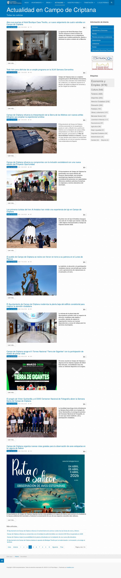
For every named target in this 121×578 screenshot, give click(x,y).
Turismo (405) (97, 93)
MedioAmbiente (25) (97, 137)
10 (49, 547)
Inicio (27, 2)
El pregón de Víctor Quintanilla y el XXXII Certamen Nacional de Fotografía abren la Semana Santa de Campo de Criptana (46, 399)
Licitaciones (95, 43)
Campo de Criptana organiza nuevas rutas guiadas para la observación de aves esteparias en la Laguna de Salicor (46, 447)
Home (17, 556)
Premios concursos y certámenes (102, 37)
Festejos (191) (96, 109)
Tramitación (88, 2)
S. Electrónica (103, 2)
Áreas (48, 2)
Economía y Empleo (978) (99, 83)
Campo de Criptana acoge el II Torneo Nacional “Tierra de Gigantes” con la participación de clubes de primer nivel (45, 352)
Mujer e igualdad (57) (97, 130)
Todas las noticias (12, 27)
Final (61, 547)
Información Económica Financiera (102, 50)
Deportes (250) (97, 98)
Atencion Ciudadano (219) (100, 101)
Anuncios (95, 27)
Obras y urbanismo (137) (99, 112)
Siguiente (55, 547)
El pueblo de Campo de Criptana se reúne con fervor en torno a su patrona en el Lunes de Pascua (45, 257)
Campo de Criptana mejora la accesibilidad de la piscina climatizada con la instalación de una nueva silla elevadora (41, 537)
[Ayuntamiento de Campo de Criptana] (14, 2)
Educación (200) (97, 105)
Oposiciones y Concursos (99, 30)
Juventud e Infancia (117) (99, 119)
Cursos (94, 47)
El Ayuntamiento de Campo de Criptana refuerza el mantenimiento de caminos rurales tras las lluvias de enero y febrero (43, 531)
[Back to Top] (2, 561)
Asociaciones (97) (97, 123)
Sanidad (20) (95, 140)
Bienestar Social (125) (98, 116)
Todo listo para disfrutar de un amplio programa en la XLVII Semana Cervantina (40, 69)
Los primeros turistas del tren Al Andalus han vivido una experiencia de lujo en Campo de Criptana (44, 210)
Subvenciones (96, 40)
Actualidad (59, 2)
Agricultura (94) (96, 126)
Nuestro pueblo (74, 2)
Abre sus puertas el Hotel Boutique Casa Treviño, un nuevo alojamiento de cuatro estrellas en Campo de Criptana (46, 23)
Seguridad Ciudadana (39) (99, 133)
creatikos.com (70, 567)
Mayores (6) (105, 140)
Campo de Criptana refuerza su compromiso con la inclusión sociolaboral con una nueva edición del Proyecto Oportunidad (44, 163)
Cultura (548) (97, 89)
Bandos (94, 34)
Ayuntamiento (36, 2)
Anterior (15, 547)
